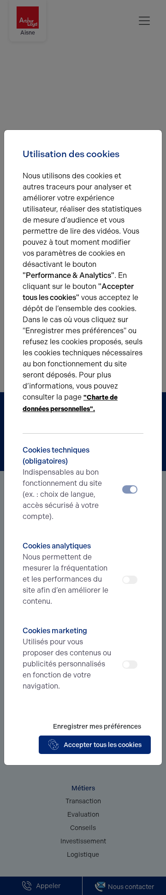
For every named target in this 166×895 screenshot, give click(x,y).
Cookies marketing (67, 658)
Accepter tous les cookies (103, 745)
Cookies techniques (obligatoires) (62, 483)
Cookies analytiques (65, 574)
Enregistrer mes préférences (97, 726)
